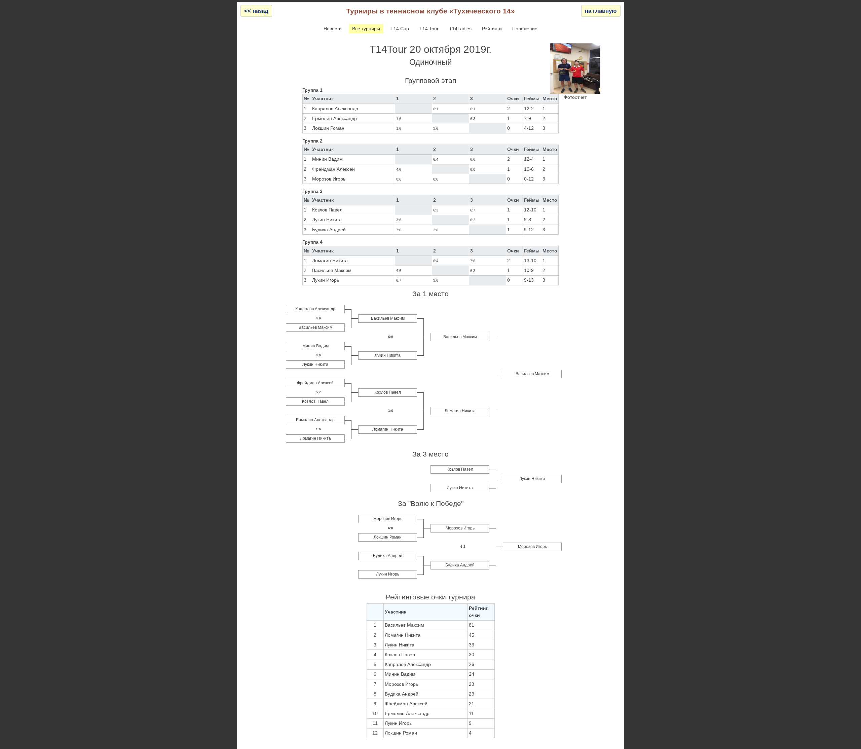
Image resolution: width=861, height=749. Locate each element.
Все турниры (366, 28)
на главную (601, 11)
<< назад (256, 11)
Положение (524, 28)
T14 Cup (399, 28)
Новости (333, 28)
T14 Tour (429, 28)
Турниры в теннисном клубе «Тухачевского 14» (430, 11)
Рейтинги (492, 28)
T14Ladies (460, 28)
